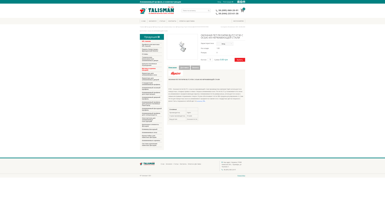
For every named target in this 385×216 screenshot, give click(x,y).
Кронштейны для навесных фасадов (149, 136)
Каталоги (152, 21)
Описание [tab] (172, 67)
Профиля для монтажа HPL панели (150, 45)
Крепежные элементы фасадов (150, 125)
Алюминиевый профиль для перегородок (151, 93)
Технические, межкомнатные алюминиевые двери (150, 58)
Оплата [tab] (195, 67)
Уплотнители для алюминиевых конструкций (148, 119)
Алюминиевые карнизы (151, 140)
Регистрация (227, 2)
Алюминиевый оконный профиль (151, 88)
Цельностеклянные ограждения (149, 64)
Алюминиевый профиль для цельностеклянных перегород (151, 103)
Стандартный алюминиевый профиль (151, 83)
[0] (243, 11)
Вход (219, 2)
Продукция (151, 36)
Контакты (172, 21)
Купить (240, 60)
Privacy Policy (241, 175)
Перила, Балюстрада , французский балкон (150, 50)
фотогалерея (238, 21)
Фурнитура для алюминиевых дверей (150, 78)
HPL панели (146, 41)
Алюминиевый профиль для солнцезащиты (151, 114)
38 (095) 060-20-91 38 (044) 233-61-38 (228, 12)
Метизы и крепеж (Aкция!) (149, 69)
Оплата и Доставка (187, 21)
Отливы (145, 54)
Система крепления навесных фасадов (149, 144)
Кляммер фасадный (149, 129)
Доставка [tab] (184, 67)
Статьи (162, 21)
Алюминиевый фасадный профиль (152, 109)
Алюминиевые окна (149, 132)
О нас (143, 21)
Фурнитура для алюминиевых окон (149, 74)
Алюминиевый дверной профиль (151, 98)
